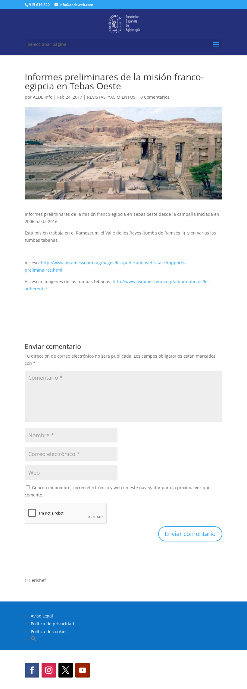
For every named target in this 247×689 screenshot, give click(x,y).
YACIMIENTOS (122, 97)
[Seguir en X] (65, 670)
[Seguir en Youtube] (82, 670)
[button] (34, 640)
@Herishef (35, 580)
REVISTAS (96, 97)
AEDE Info (42, 97)
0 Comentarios (155, 97)
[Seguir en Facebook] (32, 670)
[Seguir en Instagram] (49, 670)
